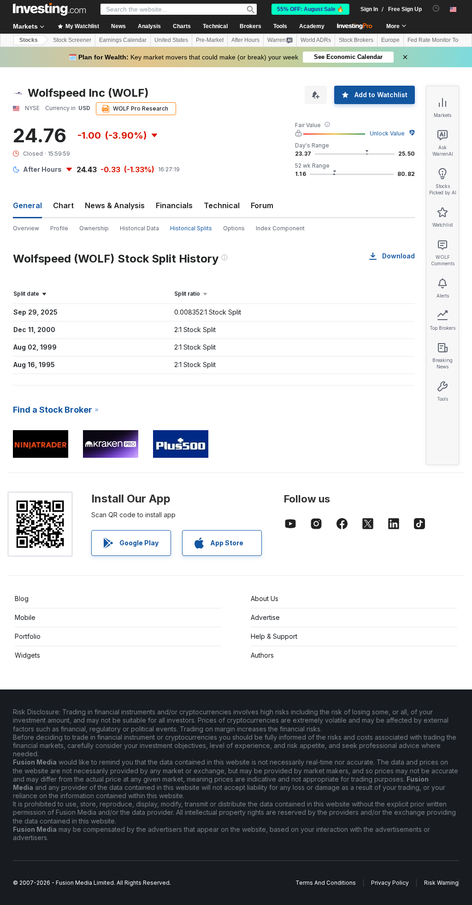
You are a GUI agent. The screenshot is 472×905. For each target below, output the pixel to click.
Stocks (28, 40)
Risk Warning (441, 882)
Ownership (94, 228)
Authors (262, 655)
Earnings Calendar (123, 40)
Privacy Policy (390, 882)
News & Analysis (115, 205)
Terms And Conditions (325, 882)
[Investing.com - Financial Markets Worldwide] (49, 9)
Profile (59, 228)
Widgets (27, 655)
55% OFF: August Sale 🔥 (310, 9)
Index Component (280, 228)
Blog (22, 598)
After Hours (245, 40)
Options (234, 228)
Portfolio (28, 636)
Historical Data (139, 228)
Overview (26, 228)
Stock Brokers (356, 40)
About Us (264, 598)
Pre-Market (210, 40)
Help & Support (274, 636)
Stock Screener (72, 40)
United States (171, 40)
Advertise (265, 617)
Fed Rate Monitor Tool (435, 40)
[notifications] (436, 8)
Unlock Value (387, 133)
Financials (174, 205)
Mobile (25, 617)
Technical (222, 205)
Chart (63, 205)
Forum (262, 205)
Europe (390, 40)
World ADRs (316, 40)
